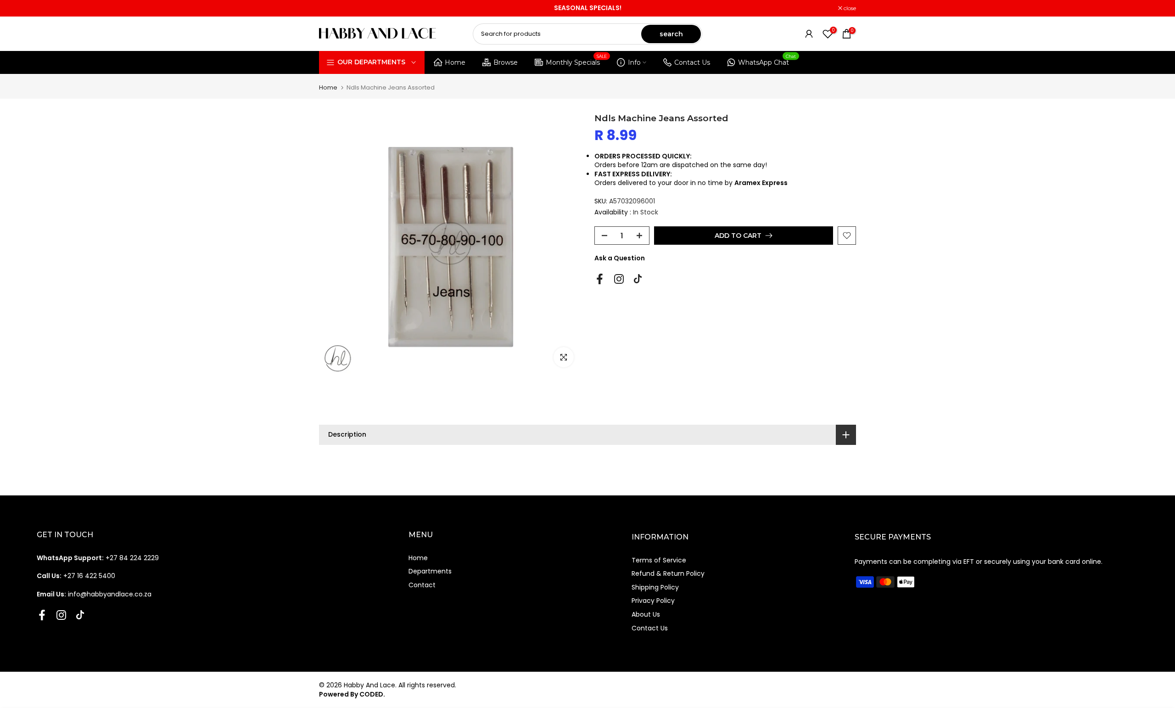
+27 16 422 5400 (76, 575)
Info (634, 62)
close (330, 8)
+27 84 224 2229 (98, 557)
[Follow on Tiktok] (638, 279)
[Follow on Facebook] (599, 279)
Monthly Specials (576, 61)
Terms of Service (659, 560)
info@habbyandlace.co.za (94, 594)
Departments (430, 571)
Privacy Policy (653, 600)
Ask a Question (619, 258)
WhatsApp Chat (767, 61)
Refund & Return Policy (668, 573)
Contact (422, 585)
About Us (646, 614)
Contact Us (692, 62)
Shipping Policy (655, 587)
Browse (505, 62)
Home (455, 62)
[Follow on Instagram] (619, 279)
